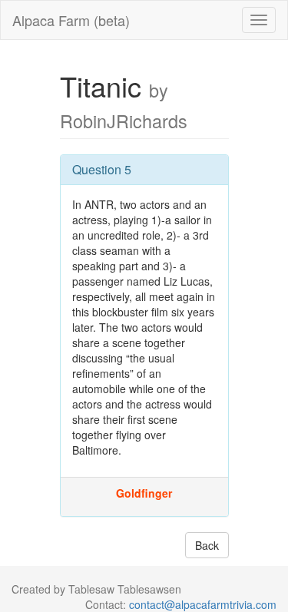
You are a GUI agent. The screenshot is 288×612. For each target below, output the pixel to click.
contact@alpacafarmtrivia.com (202, 604)
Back (207, 545)
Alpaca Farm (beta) (71, 20)
